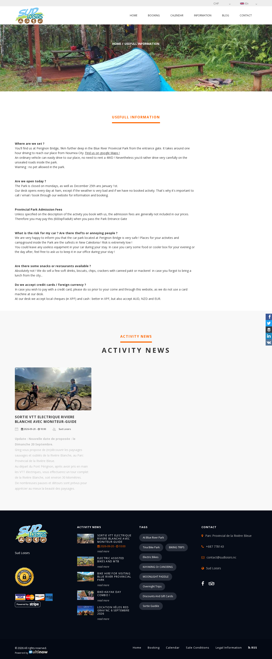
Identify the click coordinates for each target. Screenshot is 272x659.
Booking (154, 15)
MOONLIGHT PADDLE (156, 576)
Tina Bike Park (151, 547)
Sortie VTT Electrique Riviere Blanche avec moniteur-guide (45, 419)
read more (103, 551)
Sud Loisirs (213, 568)
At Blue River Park (153, 537)
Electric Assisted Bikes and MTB (110, 560)
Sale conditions (197, 647)
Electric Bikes (150, 557)
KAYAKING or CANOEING (158, 567)
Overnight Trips (152, 586)
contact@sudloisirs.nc (221, 557)
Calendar (176, 15)
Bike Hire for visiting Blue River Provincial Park (114, 576)
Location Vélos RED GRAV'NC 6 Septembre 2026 (113, 610)
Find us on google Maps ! (102, 153)
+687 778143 (215, 546)
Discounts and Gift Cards (158, 596)
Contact (246, 15)
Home (133, 15)
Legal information (229, 647)
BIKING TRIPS (176, 547)
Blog (225, 15)
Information (202, 15)
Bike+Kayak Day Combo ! (109, 593)
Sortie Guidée (151, 606)
